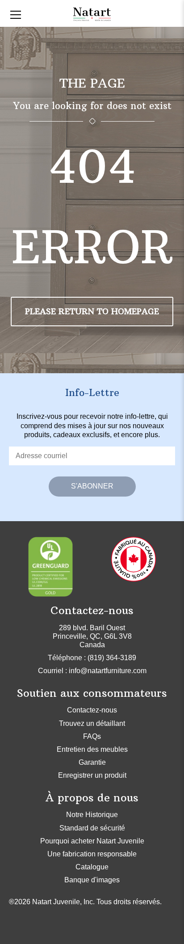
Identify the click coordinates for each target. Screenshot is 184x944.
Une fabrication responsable (92, 854)
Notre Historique (92, 814)
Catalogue (92, 867)
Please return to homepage (92, 311)
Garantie (92, 762)
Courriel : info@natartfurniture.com (92, 670)
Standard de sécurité (92, 828)
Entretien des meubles (92, 749)
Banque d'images (92, 880)
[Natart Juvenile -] (91, 13)
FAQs (92, 736)
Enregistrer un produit (92, 775)
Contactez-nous (92, 710)
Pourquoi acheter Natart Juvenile (92, 841)
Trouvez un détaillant (92, 723)
